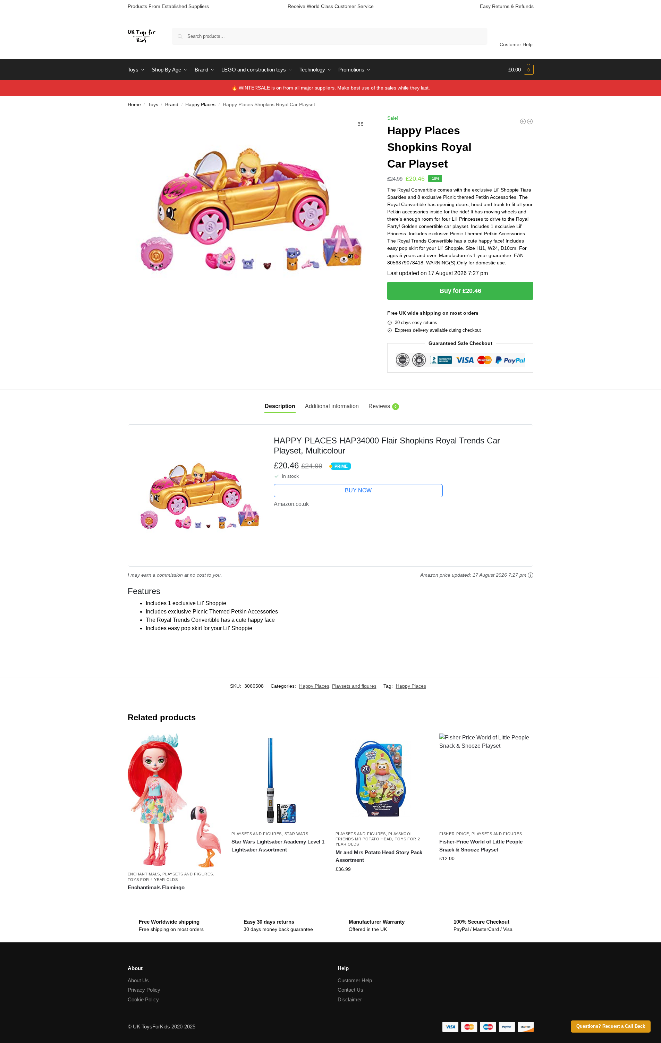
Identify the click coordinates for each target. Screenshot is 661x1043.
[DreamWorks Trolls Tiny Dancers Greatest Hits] (522, 121)
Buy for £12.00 (486, 873)
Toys (153, 104)
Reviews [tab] (382, 406)
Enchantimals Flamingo (156, 887)
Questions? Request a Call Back (610, 1026)
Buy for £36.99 (382, 884)
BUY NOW (358, 490)
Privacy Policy (144, 990)
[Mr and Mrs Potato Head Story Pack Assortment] (382, 780)
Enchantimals (144, 874)
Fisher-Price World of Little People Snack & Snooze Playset (481, 846)
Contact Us (350, 990)
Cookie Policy (143, 999)
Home (134, 104)
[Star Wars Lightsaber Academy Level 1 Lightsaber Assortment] (278, 780)
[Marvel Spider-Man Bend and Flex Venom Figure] (529, 121)
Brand (171, 104)
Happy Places (200, 104)
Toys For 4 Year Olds (153, 879)
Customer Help (516, 44)
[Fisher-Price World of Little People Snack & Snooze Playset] (486, 780)
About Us (138, 980)
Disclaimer (350, 999)
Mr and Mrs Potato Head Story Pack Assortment (379, 856)
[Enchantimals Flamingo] (174, 800)
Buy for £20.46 (460, 290)
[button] (521, 69)
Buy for (174, 900)
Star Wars (296, 834)
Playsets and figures (354, 686)
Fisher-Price (454, 834)
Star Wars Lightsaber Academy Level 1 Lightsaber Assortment (277, 846)
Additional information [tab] (332, 406)
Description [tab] (280, 406)
